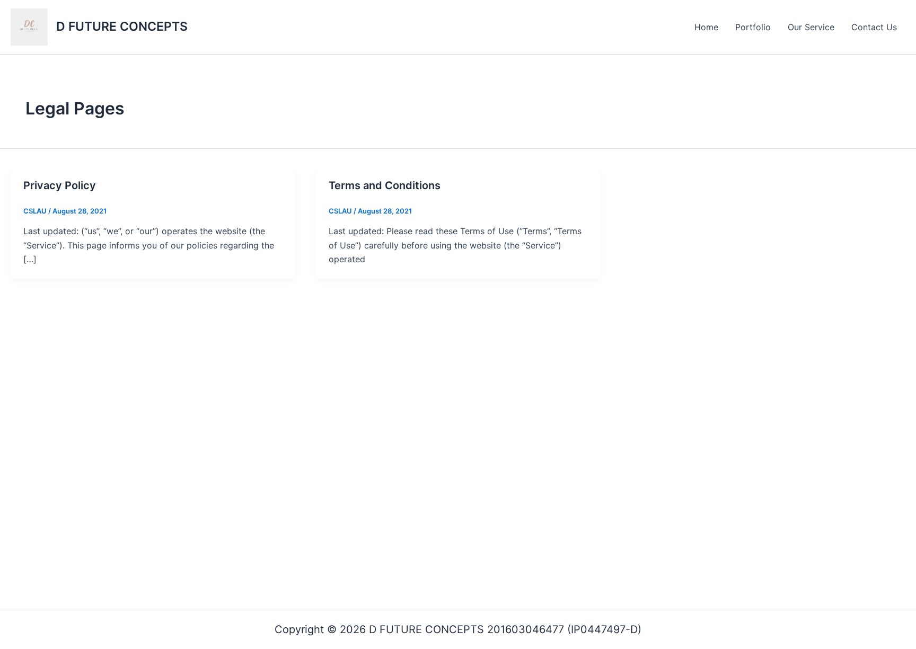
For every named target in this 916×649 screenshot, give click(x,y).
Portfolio (753, 27)
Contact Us (874, 27)
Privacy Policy (59, 185)
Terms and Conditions (385, 185)
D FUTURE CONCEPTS (122, 26)
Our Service (811, 27)
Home (706, 27)
